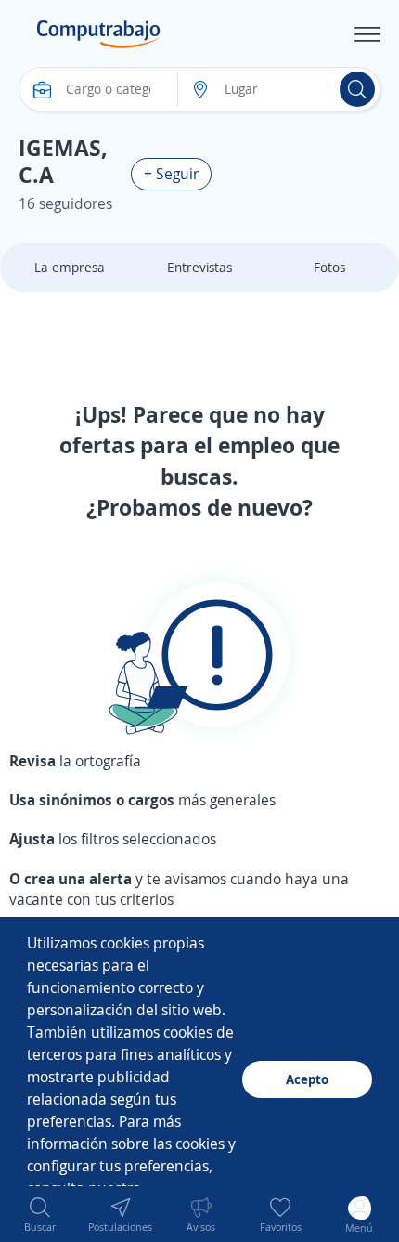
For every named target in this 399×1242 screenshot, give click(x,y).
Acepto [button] (307, 1079)
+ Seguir (171, 173)
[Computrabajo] (99, 34)
